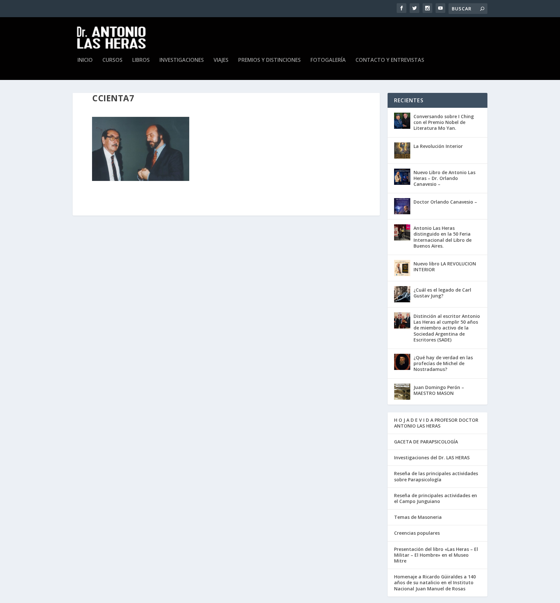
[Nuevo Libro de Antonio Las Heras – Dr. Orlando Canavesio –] (402, 177)
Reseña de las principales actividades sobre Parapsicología (436, 476)
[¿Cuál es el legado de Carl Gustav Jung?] (402, 294)
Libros (141, 60)
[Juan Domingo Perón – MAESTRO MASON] (402, 392)
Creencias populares (417, 533)
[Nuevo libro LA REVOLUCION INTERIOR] (402, 268)
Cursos (112, 60)
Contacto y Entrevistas (390, 60)
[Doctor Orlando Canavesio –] (402, 206)
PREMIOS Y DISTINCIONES (269, 60)
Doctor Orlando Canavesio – (445, 202)
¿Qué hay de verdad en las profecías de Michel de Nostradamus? (443, 363)
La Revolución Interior (438, 146)
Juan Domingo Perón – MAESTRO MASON (439, 390)
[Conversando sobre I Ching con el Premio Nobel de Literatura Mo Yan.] (402, 121)
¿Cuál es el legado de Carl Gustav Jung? (442, 293)
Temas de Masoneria (418, 517)
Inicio (85, 60)
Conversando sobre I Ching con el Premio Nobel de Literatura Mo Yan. (444, 122)
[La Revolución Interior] (402, 150)
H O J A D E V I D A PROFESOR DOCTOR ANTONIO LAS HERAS (436, 423)
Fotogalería (328, 60)
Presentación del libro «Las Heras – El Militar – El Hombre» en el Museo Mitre (436, 555)
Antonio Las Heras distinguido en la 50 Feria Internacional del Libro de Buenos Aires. (443, 237)
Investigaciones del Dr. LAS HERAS (432, 457)
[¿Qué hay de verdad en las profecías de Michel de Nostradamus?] (402, 362)
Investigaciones (181, 60)
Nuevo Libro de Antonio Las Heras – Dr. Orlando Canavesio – (444, 178)
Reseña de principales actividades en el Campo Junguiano (435, 498)
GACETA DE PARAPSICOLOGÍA (426, 442)
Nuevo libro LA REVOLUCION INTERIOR (445, 267)
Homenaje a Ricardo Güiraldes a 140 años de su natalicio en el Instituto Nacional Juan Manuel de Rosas (435, 582)
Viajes (221, 60)
